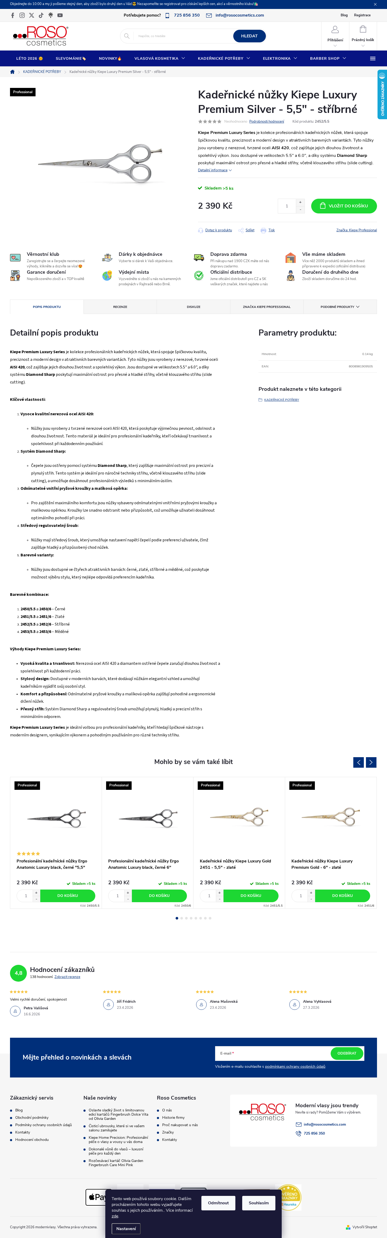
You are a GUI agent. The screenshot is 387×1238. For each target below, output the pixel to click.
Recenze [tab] (120, 307)
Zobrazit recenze (67, 977)
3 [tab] (186, 918)
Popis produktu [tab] (47, 307)
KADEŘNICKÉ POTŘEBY (281, 400)
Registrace (362, 15)
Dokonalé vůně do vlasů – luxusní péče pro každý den (116, 1151)
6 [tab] (200, 918)
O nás (167, 1110)
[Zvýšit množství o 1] (300, 202)
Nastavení (126, 1229)
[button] (36, 893)
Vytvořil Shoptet (365, 1227)
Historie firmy (173, 1118)
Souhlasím (259, 1203)
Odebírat (347, 1053)
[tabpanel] (56, 842)
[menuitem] (29, 59)
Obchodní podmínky (31, 1118)
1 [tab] (177, 918)
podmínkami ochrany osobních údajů (295, 1066)
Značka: (356, 230)
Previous (358, 762)
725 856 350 (314, 1133)
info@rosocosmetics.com (325, 1124)
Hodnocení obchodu (32, 1140)
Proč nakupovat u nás (180, 1125)
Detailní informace (212, 170)
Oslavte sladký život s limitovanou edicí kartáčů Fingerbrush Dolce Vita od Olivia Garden (118, 1114)
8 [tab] (210, 918)
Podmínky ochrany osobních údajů (43, 1125)
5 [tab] (196, 918)
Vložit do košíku (348, 206)
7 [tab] (205, 918)
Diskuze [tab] (193, 307)
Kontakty (22, 1132)
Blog (344, 15)
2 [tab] (181, 918)
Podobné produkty (337, 307)
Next (371, 762)
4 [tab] (191, 918)
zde (115, 1216)
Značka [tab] (267, 307)
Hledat (249, 36)
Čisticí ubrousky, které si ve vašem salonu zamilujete (117, 1128)
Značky (168, 1132)
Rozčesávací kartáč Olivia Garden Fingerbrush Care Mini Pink (116, 1163)
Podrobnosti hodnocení (266, 121)
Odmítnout (218, 1203)
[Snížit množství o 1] (300, 209)
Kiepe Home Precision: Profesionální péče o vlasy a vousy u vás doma (118, 1140)
